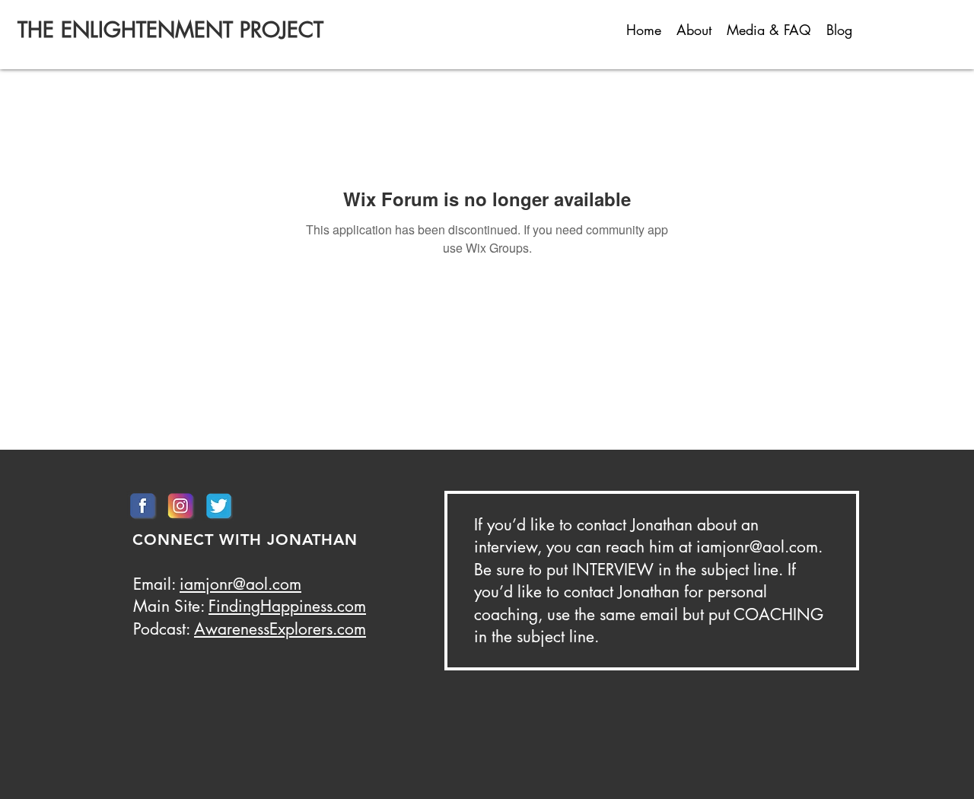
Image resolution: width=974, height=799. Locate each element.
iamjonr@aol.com (240, 584)
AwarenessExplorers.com (280, 629)
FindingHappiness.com (287, 606)
